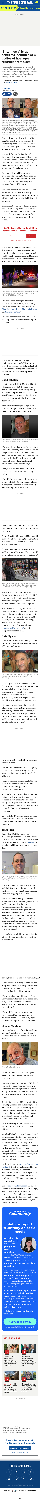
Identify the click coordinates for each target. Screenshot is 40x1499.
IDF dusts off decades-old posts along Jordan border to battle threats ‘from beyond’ (10, 1388)
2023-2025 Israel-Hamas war (11, 1428)
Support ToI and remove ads (30, 8)
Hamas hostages (21, 1430)
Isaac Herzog (26, 1428)
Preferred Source (11, 82)
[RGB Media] (15, 1491)
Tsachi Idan (21, 309)
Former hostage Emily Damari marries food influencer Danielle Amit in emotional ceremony (10, 1361)
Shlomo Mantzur (12, 311)
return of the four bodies (16, 1185)
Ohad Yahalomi (8, 309)
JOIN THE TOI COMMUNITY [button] (20, 1448)
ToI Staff (7, 88)
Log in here (26, 1452)
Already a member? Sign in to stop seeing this (20, 1327)
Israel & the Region (15, 1427)
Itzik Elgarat (32, 309)
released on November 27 (13, 628)
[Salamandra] (31, 1490)
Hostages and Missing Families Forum (15, 1432)
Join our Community (8, 8)
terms (29, 240)
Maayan (30, 842)
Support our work (20, 1321)
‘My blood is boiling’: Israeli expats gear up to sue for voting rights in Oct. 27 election (28, 1387)
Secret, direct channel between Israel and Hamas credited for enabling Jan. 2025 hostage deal (28, 1361)
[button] (36, 2)
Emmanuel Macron (8, 1430)
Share (8, 94)
